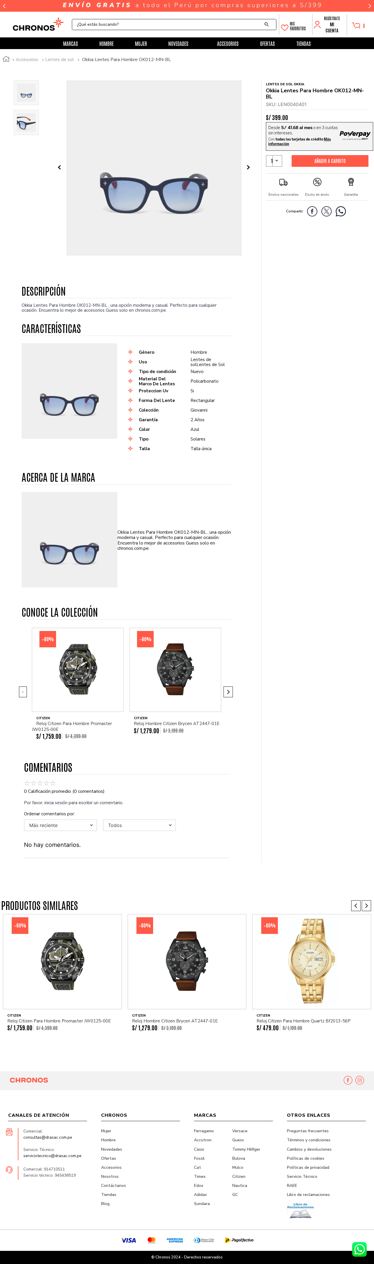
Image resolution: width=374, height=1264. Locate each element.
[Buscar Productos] (267, 24)
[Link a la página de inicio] (6, 60)
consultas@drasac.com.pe (47, 1137)
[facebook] (313, 212)
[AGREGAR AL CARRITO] (330, 161)
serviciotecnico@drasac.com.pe (52, 1156)
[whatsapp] (342, 212)
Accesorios (27, 59)
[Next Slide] (369, 6)
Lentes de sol (59, 59)
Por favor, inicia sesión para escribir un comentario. (73, 803)
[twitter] (328, 212)
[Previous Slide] (4, 6)
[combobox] (174, 24)
